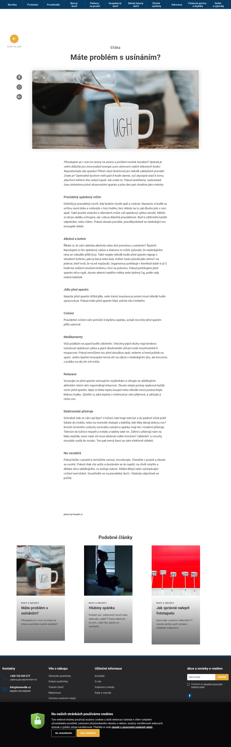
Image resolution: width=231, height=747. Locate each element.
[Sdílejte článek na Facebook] (19, 77)
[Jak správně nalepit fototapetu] (176, 570)
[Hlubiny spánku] (108, 570)
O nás (98, 681)
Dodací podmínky (58, 681)
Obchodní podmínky (60, 675)
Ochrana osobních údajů (62, 698)
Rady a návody (30, 603)
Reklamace (55, 692)
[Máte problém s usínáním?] (40, 570)
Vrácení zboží (56, 687)
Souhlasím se (206, 685)
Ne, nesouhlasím (63, 733)
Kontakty (100, 675)
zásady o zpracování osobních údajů (132, 727)
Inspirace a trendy (104, 687)
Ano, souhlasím (88, 733)
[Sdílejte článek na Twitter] (19, 87)
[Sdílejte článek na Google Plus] (19, 97)
